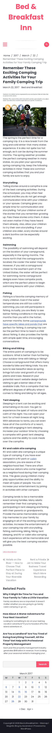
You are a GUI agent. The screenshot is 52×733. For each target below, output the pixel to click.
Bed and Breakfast (31, 87)
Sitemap (44, 723)
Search (43, 664)
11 (39, 687)
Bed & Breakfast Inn (26, 17)
